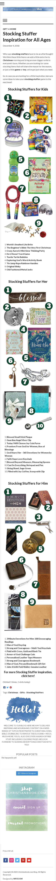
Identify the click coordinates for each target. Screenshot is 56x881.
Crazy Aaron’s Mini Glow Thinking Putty (26, 250)
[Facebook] (4, 687)
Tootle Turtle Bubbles (17, 257)
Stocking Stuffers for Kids (28, 89)
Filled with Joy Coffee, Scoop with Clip (26, 471)
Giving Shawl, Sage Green (19, 468)
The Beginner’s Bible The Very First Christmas (29, 247)
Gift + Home (9, 29)
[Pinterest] (10, 687)
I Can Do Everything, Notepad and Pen (25, 465)
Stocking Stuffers (34, 692)
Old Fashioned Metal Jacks (20, 269)
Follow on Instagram (28, 773)
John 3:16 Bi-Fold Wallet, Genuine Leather (27, 667)
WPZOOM (18, 879)
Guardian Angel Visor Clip (19, 440)
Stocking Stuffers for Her (28, 281)
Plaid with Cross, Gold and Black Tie (24, 651)
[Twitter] (7, 687)
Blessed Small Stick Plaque (19, 437)
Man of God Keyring (16, 645)
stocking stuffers (20, 54)
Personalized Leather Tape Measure (24, 657)
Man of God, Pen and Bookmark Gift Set (26, 663)
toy (24, 69)
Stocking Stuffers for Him (28, 483)
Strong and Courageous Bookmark (23, 660)
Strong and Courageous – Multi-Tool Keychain (29, 648)
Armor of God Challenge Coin (21, 654)
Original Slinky (14, 266)
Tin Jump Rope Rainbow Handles (22, 263)
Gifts (22, 692)
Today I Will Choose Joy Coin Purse (23, 443)
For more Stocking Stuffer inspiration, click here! (28, 674)
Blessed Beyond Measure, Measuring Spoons (28, 462)
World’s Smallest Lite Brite (20, 244)
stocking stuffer (32, 79)
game (17, 69)
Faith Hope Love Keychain (19, 459)
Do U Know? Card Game (18, 254)
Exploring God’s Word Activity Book (24, 260)
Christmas (8, 60)
